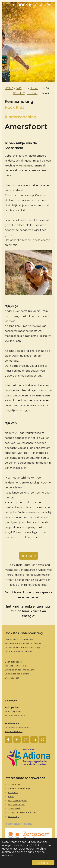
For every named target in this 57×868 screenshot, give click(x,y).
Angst (11, 796)
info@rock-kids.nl (13, 731)
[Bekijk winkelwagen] (48, 5)
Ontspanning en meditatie (21, 812)
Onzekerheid (14, 784)
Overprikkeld (14, 808)
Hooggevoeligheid (17, 800)
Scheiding (13, 816)
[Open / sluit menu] (8, 5)
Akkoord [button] (43, 862)
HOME (9, 88)
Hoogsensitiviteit (16, 804)
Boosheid (13, 792)
